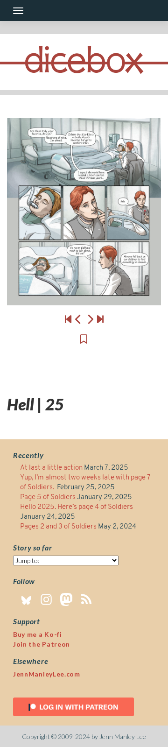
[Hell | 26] (84, 211)
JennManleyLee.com (46, 674)
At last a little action (51, 468)
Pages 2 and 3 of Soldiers (58, 526)
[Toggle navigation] (18, 11)
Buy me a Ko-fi (37, 634)
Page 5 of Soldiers (48, 497)
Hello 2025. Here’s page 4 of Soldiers (76, 507)
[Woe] (68, 319)
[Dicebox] (84, 62)
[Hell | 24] (78, 319)
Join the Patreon (41, 644)
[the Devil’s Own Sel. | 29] (100, 319)
